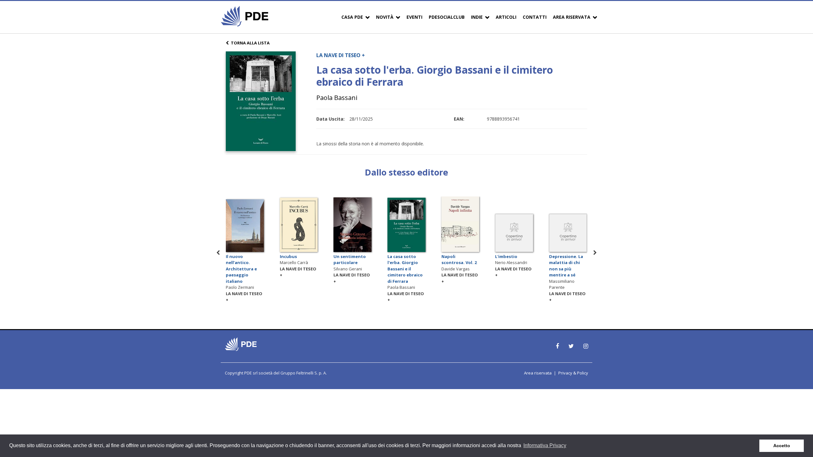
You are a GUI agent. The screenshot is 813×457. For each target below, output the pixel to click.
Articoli (506, 17)
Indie (477, 17)
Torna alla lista (250, 43)
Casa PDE (352, 17)
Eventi (414, 17)
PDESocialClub (447, 17)
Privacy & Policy (573, 373)
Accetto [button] (781, 445)
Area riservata (538, 373)
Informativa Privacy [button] (544, 445)
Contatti (535, 17)
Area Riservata (571, 17)
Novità (384, 17)
